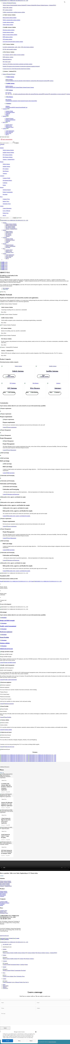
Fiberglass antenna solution (8, 30)
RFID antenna (45, 94)
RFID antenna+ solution (8, 57)
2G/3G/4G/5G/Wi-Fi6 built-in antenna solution (13, 41)
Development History (10, 112)
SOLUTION (5, 985)
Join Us (7, 134)
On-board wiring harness (29, 100)
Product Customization (10, 119)
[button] (36, 1032)
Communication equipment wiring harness (14, 100)
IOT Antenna (8, 92)
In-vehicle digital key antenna (28, 80)
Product (4, 74)
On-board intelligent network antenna (13, 80)
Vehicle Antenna (9, 79)
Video (32, 581)
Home (4, 984)
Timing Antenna (22, 87)
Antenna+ (7, 106)
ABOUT (5, 987)
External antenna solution (8, 32)
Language (2, 144)
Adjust (31, 1040)
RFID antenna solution (8, 37)
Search (16, 142)
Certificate (7, 113)
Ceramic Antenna (30, 87)
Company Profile (9, 111)
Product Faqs (8, 133)
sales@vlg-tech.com (4, 935)
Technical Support (9, 118)
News (4, 122)
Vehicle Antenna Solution (8, 5)
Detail (1, 581)
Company (5, 108)
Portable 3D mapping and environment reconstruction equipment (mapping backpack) (21, 66)
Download (7, 121)
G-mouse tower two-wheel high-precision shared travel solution (16, 68)
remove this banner (52, 1041)
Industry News (8, 125)
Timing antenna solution (8, 24)
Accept (7, 1040)
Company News (9, 124)
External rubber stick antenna (27, 94)
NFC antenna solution (7, 9)
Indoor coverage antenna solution (10, 34)
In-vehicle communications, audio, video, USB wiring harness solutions (18, 47)
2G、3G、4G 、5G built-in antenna (13, 94)
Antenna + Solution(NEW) (50, 5)
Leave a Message (9, 132)
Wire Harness (8, 99)
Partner (7, 114)
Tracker (20, 107)
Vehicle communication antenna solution (11, 20)
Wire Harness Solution (39, 5)
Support (4, 116)
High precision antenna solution (9, 17)
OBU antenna (50, 80)
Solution (5, 2)
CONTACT (5, 988)
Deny (19, 1040)
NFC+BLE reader (7, 61)
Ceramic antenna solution (8, 22)
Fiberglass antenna (38, 94)
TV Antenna (67, 94)
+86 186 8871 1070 (7, 944)
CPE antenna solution (7, 39)
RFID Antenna (15, 107)
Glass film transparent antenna (40, 80)
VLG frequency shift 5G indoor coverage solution (13, 54)
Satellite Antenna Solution (19, 5)
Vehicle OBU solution (7, 7)
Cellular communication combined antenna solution (14, 12)
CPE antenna (51, 94)
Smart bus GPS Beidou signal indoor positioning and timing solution (17, 64)
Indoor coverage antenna (59, 94)
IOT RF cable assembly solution (10, 49)
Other (35, 100)
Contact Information (9, 130)
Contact (4, 128)
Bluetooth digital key (7, 59)
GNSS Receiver (8, 107)
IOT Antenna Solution (30, 5)
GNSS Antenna (16, 87)
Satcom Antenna (9, 87)
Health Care (24, 107)
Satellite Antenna (9, 86)
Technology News (9, 127)
